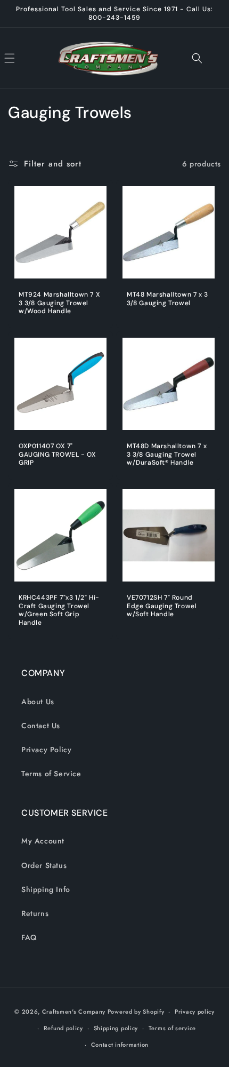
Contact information (120, 1044)
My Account (42, 840)
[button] (21, 58)
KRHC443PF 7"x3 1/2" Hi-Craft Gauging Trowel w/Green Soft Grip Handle (59, 610)
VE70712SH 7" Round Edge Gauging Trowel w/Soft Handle (162, 606)
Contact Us (40, 725)
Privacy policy (195, 1011)
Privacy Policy (46, 749)
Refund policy (63, 1028)
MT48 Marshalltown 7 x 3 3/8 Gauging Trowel (167, 299)
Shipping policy (116, 1028)
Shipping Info (45, 889)
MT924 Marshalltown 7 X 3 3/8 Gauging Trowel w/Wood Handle (59, 303)
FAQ (29, 937)
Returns (34, 913)
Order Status (44, 865)
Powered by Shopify (136, 1011)
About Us (37, 701)
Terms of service (172, 1028)
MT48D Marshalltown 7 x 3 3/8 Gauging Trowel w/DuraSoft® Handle (167, 454)
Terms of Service (51, 773)
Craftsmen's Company (73, 1011)
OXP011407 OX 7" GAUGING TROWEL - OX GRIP (57, 454)
